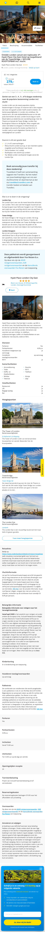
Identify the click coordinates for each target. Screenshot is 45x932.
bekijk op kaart (34, 68)
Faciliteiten (39, 46)
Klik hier (16, 589)
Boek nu (35, 82)
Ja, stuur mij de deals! (22, 922)
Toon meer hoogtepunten (23, 538)
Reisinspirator (42, 469)
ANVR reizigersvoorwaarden (26, 809)
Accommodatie (27, 46)
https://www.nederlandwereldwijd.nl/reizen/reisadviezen (23, 554)
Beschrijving (14, 46)
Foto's (5, 46)
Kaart (12, 290)
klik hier (40, 709)
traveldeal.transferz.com (19, 182)
